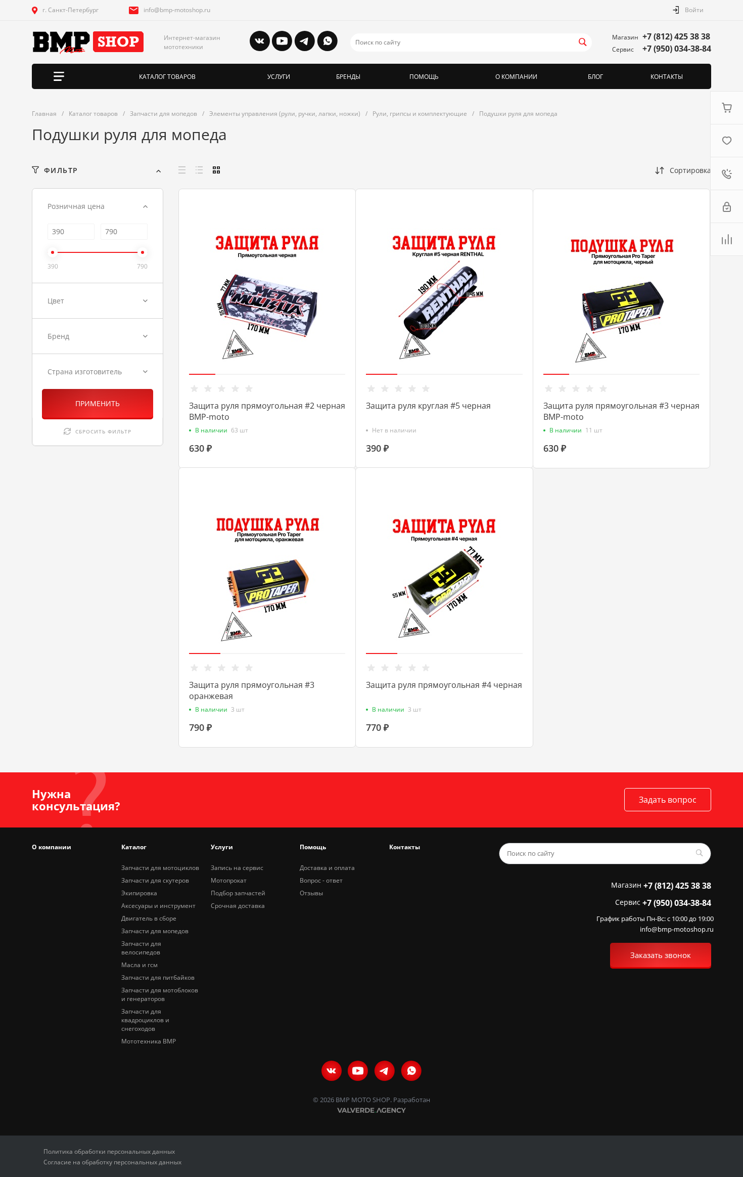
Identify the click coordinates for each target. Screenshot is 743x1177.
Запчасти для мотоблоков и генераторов (159, 994)
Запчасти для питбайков (158, 977)
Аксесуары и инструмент (158, 905)
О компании (51, 847)
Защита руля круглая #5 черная (428, 405)
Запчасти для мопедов (155, 931)
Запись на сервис (237, 867)
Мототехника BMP (148, 1041)
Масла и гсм (139, 965)
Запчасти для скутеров (155, 880)
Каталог (134, 847)
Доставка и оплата (327, 867)
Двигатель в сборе (148, 918)
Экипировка (139, 893)
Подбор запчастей (238, 893)
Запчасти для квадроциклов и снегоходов (145, 1020)
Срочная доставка (238, 905)
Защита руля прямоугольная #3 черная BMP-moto (621, 411)
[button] (202, 374)
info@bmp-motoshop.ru (177, 10)
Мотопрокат (229, 880)
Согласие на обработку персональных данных (112, 1162)
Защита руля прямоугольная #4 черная (444, 684)
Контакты (404, 847)
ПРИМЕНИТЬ (97, 403)
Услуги (222, 847)
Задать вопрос (667, 799)
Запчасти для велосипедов (141, 947)
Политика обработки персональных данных (109, 1151)
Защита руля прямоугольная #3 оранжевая (251, 690)
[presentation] (182, 302)
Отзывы (311, 893)
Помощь (313, 847)
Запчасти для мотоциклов (160, 867)
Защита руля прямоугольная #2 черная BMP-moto (267, 411)
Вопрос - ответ (321, 880)
